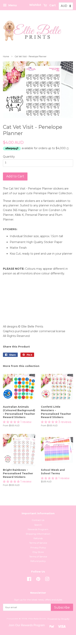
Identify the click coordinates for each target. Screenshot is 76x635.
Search (38, 524)
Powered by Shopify (58, 618)
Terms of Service (38, 542)
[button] (11, 422)
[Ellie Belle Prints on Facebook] (29, 579)
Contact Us (38, 520)
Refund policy (38, 561)
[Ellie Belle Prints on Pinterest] (38, 579)
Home (6, 56)
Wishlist (35, 5)
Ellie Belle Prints (37, 618)
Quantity (9, 156)
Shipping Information (38, 533)
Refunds (38, 538)
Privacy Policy (38, 547)
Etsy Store (38, 552)
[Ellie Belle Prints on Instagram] (47, 579)
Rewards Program (38, 529)
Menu (12, 5)
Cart (52, 5)
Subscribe (62, 607)
